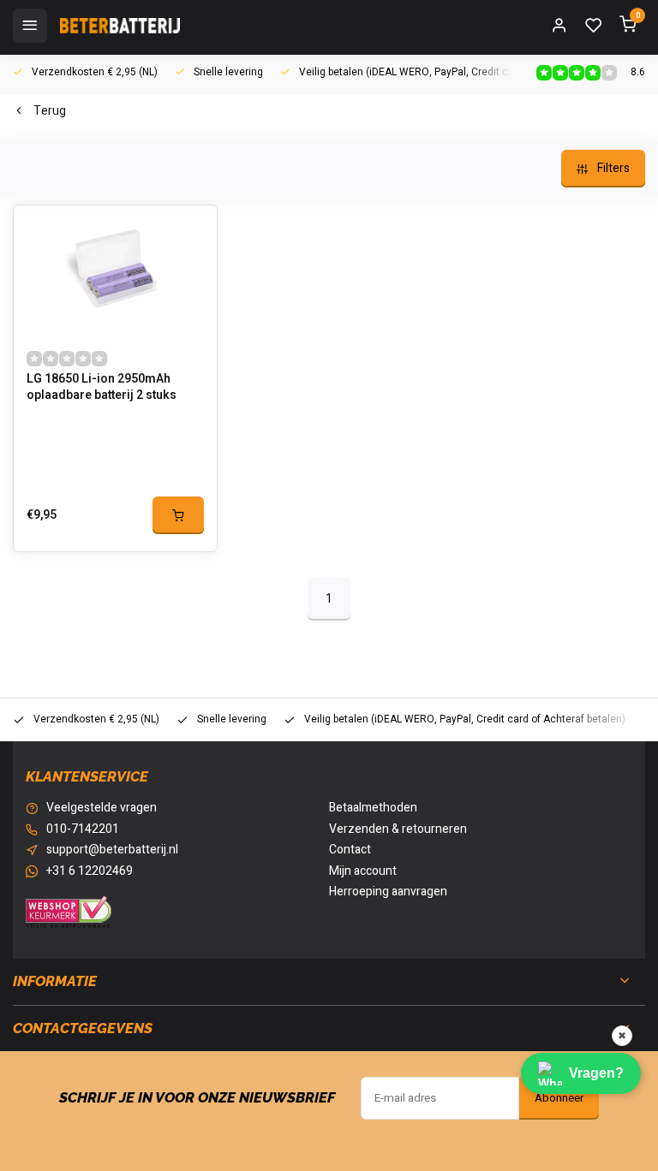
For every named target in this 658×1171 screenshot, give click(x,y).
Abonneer (559, 1098)
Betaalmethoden (373, 808)
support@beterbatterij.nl (112, 850)
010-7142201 (82, 829)
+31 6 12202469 (89, 871)
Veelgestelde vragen (101, 808)
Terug (49, 111)
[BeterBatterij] (120, 25)
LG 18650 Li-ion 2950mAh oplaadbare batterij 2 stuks (101, 388)
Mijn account (363, 871)
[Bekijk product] (178, 515)
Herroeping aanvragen (388, 892)
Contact (350, 850)
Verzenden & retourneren (398, 829)
